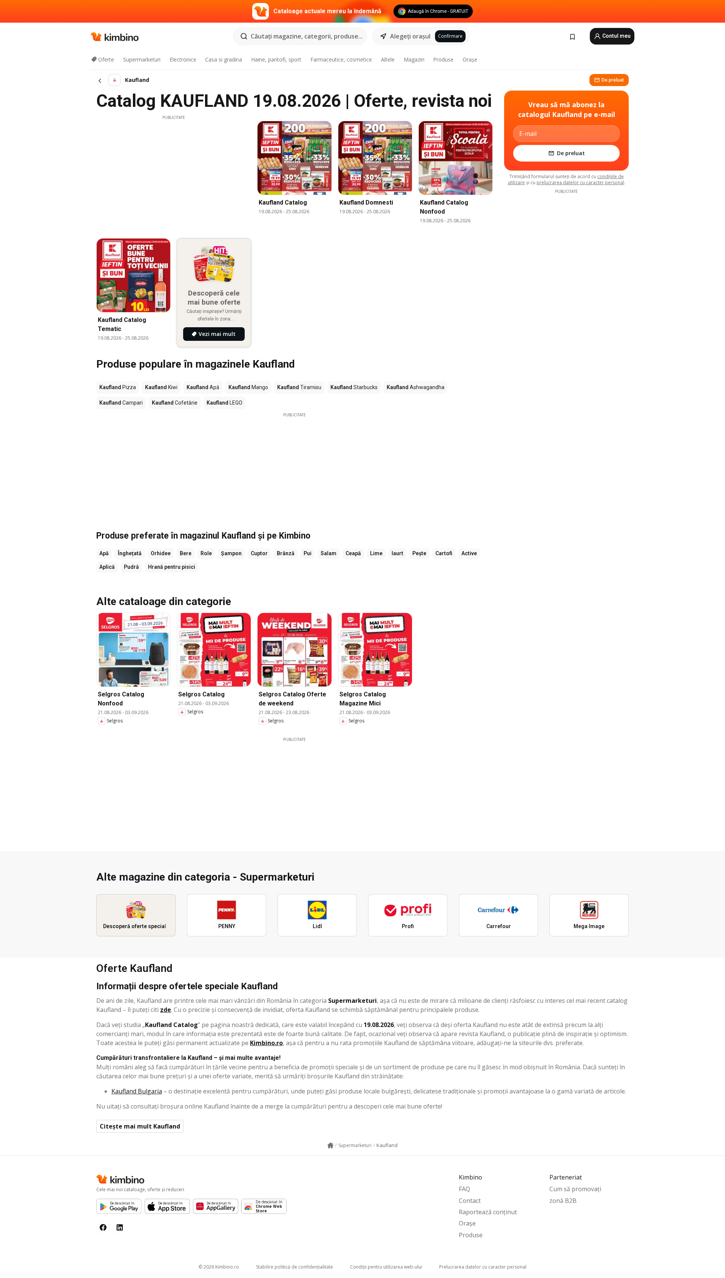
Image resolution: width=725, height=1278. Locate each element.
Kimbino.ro (266, 1043)
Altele (388, 59)
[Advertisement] (173, 173)
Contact (470, 1200)
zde (165, 1009)
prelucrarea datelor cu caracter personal (580, 182)
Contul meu (616, 36)
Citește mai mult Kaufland (140, 1126)
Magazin (414, 59)
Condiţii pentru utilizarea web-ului (386, 1267)
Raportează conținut (488, 1212)
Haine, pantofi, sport (276, 59)
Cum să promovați (575, 1189)
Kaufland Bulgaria (136, 1091)
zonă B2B (563, 1200)
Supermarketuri (141, 59)
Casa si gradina (223, 59)
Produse (443, 59)
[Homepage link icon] (330, 1146)
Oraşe (470, 59)
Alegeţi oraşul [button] (410, 36)
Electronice (183, 59)
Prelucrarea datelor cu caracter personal (482, 1267)
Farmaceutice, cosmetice (341, 59)
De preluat (613, 80)
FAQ (464, 1189)
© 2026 (219, 1267)
